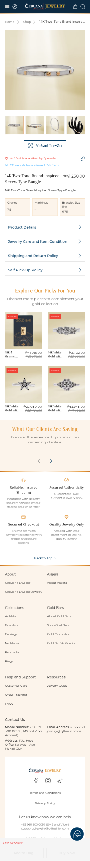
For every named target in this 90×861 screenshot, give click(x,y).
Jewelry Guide (57, 685)
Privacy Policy (45, 803)
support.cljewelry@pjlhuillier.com (66, 729)
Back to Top (43, 558)
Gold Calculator (58, 634)
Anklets (10, 616)
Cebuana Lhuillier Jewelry (23, 591)
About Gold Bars (59, 616)
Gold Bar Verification (61, 643)
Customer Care (16, 685)
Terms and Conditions (45, 793)
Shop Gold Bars (58, 625)
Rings (9, 661)
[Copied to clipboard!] (82, 158)
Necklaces (12, 643)
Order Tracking (16, 694)
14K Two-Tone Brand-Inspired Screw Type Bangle (62, 22)
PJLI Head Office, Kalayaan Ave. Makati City (20, 744)
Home (9, 22)
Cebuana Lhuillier (17, 582)
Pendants (12, 652)
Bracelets (11, 625)
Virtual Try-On (49, 145)
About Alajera (57, 582)
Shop (27, 22)
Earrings (11, 634)
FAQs (9, 703)
